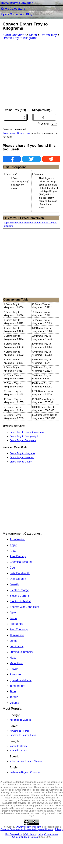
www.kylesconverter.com (28, 827)
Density (14, 584)
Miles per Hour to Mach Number (26, 761)
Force (13, 618)
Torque (14, 696)
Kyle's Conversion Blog (16, 14)
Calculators (30, 834)
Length (14, 640)
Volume (14, 702)
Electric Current (19, 595)
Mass (13, 657)
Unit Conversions (13, 834)
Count (13, 567)
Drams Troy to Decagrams (23, 440)
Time (13, 691)
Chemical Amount (21, 561)
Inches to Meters (18, 746)
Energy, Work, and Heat (24, 606)
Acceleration (17, 539)
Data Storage (18, 578)
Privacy (59, 829)
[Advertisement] (31, 74)
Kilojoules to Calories (20, 720)
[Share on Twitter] (31, 159)
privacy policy (34, 805)
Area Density (18, 556)
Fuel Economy (19, 629)
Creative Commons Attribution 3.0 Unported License (27, 829)
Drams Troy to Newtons (22, 457)
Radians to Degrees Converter (25, 772)
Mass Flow (16, 663)
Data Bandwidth (20, 573)
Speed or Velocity (20, 680)
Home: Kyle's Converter (17, 3)
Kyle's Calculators (13, 8)
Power (14, 668)
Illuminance (17, 635)
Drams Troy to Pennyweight (24, 436)
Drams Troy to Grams (21, 461)
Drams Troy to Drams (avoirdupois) (27, 432)
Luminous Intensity (21, 651)
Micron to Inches (18, 750)
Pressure (15, 674)
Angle (13, 545)
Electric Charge (19, 590)
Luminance (16, 646)
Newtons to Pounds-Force (23, 735)
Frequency (16, 623)
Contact (34, 837)
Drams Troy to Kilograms (22, 453)
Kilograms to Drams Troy (16, 133)
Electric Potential (20, 601)
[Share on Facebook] (12, 159)
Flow (13, 612)
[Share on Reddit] (51, 159)
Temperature (17, 685)
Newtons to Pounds (19, 731)
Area (13, 550)
